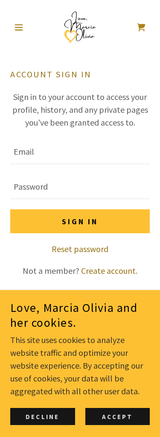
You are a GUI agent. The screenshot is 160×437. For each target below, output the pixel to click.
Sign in (80, 221)
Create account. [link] (109, 270)
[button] (20, 27)
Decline (42, 417)
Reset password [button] (80, 248)
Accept (117, 417)
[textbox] (80, 151)
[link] (80, 27)
